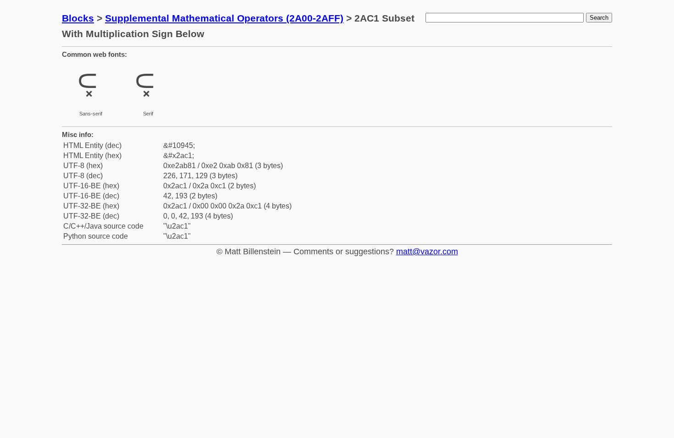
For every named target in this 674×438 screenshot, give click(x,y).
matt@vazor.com (427, 251)
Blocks (78, 18)
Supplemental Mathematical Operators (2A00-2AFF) (224, 18)
